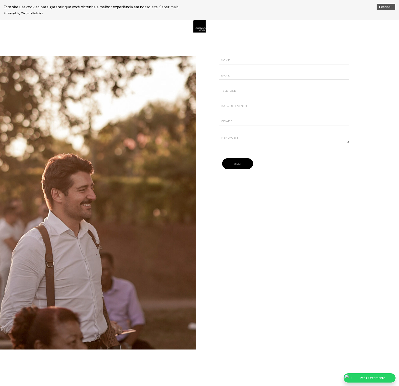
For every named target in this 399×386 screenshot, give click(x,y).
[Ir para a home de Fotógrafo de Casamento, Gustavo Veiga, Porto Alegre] (199, 26)
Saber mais (168, 6)
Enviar (238, 164)
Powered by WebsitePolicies (23, 13)
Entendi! (386, 7)
